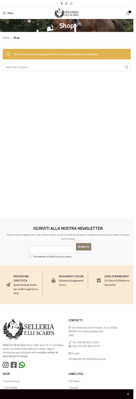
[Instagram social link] (66, 3)
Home (6, 37)
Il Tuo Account (11, 381)
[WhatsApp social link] (71, 3)
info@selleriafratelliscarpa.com (87, 358)
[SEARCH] (127, 67)
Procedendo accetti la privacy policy (52, 256)
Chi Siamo (74, 381)
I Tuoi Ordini (10, 387)
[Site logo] (66, 12)
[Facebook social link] (62, 3)
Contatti (74, 387)
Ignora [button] (128, 394)
